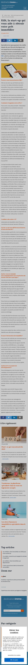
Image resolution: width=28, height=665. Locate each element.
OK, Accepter (14, 660)
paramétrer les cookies (14, 655)
